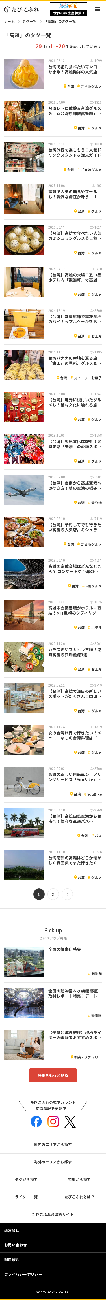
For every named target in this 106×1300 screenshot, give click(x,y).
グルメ (96, 127)
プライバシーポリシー (23, 1274)
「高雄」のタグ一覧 (60, 21)
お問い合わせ (15, 1245)
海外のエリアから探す (53, 1162)
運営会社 (12, 1230)
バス (98, 835)
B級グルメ (93, 585)
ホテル (96, 627)
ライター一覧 (26, 1196)
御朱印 (96, 973)
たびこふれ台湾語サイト (53, 1214)
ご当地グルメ (91, 86)
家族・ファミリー (88, 1056)
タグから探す (26, 1179)
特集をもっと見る (53, 1075)
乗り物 (96, 502)
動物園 (96, 1015)
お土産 (96, 336)
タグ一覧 (29, 21)
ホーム (9, 21)
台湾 (70, 86)
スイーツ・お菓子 (88, 377)
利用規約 (12, 1259)
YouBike (94, 794)
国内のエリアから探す (53, 1144)
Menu (97, 9)
